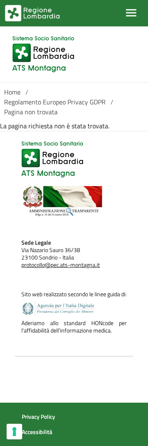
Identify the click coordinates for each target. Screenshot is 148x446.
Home (12, 92)
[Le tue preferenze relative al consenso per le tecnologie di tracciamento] (14, 431)
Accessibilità (37, 432)
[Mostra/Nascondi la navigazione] (131, 12)
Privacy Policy (38, 416)
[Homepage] (43, 54)
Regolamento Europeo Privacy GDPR (55, 102)
